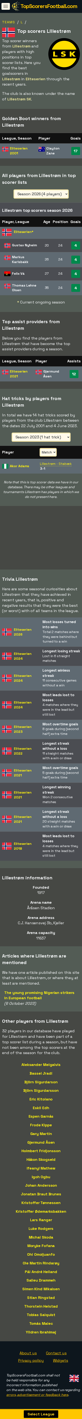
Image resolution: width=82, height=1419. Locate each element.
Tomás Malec (41, 1323)
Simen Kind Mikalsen (41, 1288)
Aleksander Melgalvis (41, 1064)
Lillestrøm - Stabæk (55, 463)
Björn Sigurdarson (40, 1081)
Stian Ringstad (41, 1297)
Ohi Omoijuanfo (41, 1254)
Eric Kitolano (41, 1099)
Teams (8, 22)
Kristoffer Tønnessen (40, 1202)
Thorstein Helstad (41, 1306)
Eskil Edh (41, 1107)
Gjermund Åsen (41, 1142)
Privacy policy (31, 1360)
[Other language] (73, 1377)
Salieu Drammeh (41, 1280)
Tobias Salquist (41, 1314)
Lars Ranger (41, 1219)
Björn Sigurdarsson (40, 1090)
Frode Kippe (41, 1124)
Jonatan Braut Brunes (41, 1194)
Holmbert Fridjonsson (40, 1150)
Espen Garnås (41, 1116)
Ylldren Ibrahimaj (41, 1332)
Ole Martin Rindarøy (41, 1263)
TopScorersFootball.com (48, 6)
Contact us (56, 1353)
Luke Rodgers (41, 1228)
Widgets (60, 1360)
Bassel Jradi (41, 1073)
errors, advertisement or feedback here (37, 1395)
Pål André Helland (41, 1271)
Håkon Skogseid (41, 1159)
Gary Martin (41, 1133)
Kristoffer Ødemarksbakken (41, 1211)
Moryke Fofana (41, 1245)
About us (28, 1353)
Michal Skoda (41, 1237)
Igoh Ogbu (41, 1176)
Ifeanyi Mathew (41, 1168)
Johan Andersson (41, 1185)
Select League (41, 1414)
